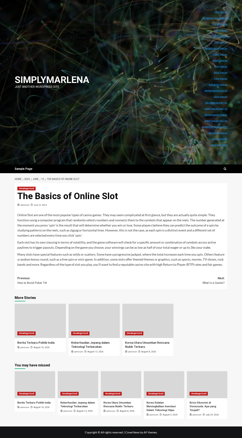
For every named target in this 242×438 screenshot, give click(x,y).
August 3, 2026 (170, 414)
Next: (213, 281)
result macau (219, 60)
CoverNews (132, 432)
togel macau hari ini (216, 120)
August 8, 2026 (148, 351)
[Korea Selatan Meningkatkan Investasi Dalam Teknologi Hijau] (164, 384)
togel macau (220, 54)
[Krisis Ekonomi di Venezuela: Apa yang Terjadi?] (207, 384)
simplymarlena (52, 79)
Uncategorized (26, 188)
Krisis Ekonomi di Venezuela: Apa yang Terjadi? (203, 406)
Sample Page (23, 169)
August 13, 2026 (95, 351)
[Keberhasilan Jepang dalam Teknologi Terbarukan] (94, 321)
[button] (225, 169)
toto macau (220, 78)
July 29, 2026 (212, 414)
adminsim (24, 205)
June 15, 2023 (40, 205)
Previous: (32, 281)
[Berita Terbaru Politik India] (40, 321)
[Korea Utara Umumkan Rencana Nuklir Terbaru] (148, 321)
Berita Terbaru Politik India (36, 342)
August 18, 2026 (41, 347)
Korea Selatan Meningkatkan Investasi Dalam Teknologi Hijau (161, 406)
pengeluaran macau (216, 90)
